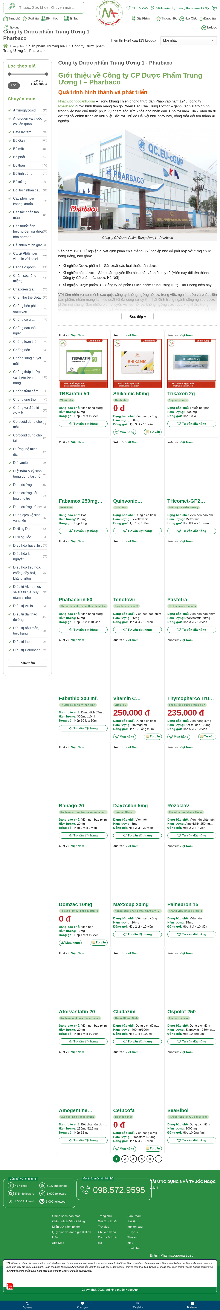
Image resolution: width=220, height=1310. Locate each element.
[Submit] (12, 7)
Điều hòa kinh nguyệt (23, 556)
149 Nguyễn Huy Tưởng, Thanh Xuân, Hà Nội (182, 8)
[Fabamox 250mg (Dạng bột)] (83, 470)
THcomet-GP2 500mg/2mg (183, 501)
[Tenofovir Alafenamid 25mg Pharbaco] (137, 569)
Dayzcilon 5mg (130, 805)
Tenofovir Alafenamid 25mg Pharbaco (133, 600)
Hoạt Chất (190, 18)
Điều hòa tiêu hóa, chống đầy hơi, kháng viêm (27, 573)
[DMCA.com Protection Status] (169, 1243)
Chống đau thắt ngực (25, 330)
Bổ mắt (18, 149)
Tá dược (211, 27)
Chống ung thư (24, 399)
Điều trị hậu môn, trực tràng (26, 630)
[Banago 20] (83, 775)
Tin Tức (74, 18)
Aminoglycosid (24, 110)
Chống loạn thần (25, 341)
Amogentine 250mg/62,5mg (76, 1111)
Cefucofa (124, 1110)
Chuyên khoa (107, 1232)
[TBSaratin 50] (83, 363)
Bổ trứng (19, 182)
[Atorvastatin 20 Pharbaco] (83, 981)
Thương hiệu (132, 1240)
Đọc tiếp (136, 317)
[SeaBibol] (191, 1080)
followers (24, 1193)
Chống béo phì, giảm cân (25, 308)
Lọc (14, 85)
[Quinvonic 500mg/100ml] (137, 470)
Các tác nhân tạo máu (26, 215)
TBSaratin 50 (74, 393)
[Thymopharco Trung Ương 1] (191, 668)
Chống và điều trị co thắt (26, 410)
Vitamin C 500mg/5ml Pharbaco (126, 699)
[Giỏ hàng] (214, 8)
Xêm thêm (27, 663)
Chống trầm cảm (25, 391)
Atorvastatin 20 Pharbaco (77, 1012)
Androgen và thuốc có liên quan (27, 121)
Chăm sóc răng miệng (24, 278)
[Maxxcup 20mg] (137, 874)
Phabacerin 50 (75, 599)
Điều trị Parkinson (26, 650)
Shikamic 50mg (131, 393)
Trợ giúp (14, 27)
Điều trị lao (21, 642)
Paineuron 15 (182, 904)
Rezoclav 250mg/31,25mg (185, 806)
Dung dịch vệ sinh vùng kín (27, 517)
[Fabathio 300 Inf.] (83, 668)
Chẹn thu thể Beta (27, 297)
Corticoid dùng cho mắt (27, 424)
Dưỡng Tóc (22, 537)
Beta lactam (22, 132)
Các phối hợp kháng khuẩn (23, 201)
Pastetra (177, 599)
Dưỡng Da (21, 529)
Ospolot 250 (181, 1011)
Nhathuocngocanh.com (76, 101)
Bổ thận (19, 165)
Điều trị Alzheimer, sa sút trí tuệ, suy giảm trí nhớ (27, 592)
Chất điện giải (23, 289)
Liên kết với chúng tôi (23, 1178)
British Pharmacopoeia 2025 (171, 1255)
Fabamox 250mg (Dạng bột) (78, 501)
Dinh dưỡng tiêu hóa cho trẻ (25, 495)
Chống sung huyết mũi (27, 360)
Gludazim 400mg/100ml (128, 1012)
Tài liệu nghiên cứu (135, 1224)
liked (21, 1185)
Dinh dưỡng (22, 485)
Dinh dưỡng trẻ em (27, 507)
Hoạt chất (134, 1248)
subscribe (57, 1185)
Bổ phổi (19, 157)
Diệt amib (20, 463)
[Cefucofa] (137, 1080)
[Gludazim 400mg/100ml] (137, 981)
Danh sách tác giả (108, 1240)
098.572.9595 (139, 8)
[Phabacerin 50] (83, 569)
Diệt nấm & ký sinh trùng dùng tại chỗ (27, 473)
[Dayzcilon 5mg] (137, 775)
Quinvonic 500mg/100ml (128, 501)
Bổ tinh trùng (22, 173)
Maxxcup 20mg (131, 904)
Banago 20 (71, 805)
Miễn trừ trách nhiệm (66, 1226)
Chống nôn (21, 350)
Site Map (58, 1242)
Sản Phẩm (143, 18)
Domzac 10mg (75, 904)
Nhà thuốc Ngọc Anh (125, 1289)
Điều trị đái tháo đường (25, 617)
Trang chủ (14, 18)
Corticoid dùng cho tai (27, 438)
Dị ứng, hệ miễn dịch (25, 451)
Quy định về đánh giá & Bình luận (71, 1234)
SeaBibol (177, 1110)
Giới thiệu (33, 18)
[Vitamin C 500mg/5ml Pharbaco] (137, 668)
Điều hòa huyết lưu (27, 545)
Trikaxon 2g (181, 393)
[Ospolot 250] (191, 981)
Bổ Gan (19, 140)
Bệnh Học (52, 18)
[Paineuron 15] (191, 874)
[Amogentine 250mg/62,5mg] (83, 1080)
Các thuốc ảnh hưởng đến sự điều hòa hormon (28, 231)
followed (56, 1193)
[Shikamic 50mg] (137, 363)
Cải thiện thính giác (28, 245)
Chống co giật (23, 319)
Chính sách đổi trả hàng (68, 1221)
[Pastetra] (191, 569)
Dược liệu (209, 18)
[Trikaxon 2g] (191, 363)
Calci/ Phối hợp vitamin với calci (25, 256)
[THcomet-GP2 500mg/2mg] (191, 470)
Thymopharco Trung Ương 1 (191, 699)
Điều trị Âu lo (23, 606)
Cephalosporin (24, 267)
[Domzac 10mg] (83, 874)
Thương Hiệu (169, 18)
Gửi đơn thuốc (108, 1221)
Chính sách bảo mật (66, 1216)
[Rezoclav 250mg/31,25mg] (191, 775)
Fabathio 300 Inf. (78, 698)
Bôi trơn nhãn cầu (26, 190)
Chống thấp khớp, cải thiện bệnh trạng (27, 377)
